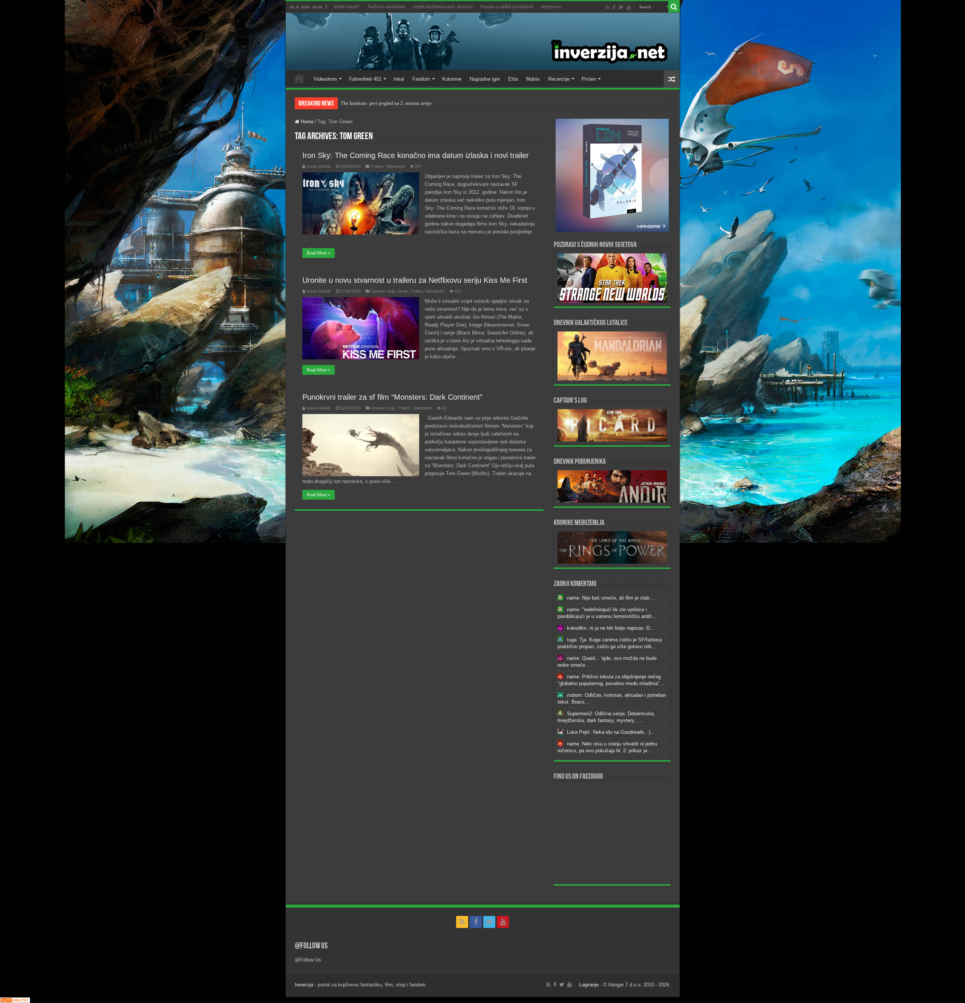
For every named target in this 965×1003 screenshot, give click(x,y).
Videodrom (325, 79)
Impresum (551, 6)
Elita (513, 79)
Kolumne (451, 79)
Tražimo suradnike (386, 6)
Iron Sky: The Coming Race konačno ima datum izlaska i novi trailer (415, 155)
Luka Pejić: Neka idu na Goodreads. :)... (611, 732)
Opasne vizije (383, 291)
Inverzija (304, 985)
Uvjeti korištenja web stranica (443, 6)
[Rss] (607, 7)
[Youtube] (629, 7)
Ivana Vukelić (318, 166)
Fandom (421, 79)
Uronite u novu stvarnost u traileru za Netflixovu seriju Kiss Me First (414, 280)
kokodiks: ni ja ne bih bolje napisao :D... (610, 628)
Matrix (533, 79)
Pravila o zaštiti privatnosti (506, 6)
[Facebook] (614, 7)
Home (299, 78)
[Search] (674, 6)
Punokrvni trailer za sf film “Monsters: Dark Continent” (392, 397)
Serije (403, 291)
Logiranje (589, 985)
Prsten (589, 79)
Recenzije (559, 79)
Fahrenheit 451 (365, 79)
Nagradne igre (485, 79)
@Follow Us (311, 946)
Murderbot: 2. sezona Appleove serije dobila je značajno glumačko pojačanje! (420, 103)
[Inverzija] (483, 41)
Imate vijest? (347, 6)
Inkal (399, 79)
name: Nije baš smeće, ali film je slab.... (611, 598)
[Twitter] (621, 7)
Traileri (377, 166)
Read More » (318, 253)
